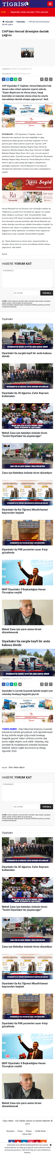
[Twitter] (7, 79)
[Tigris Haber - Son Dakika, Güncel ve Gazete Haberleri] (16, 3)
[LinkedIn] (11, 79)
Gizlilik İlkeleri (40, 1131)
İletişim (29, 1131)
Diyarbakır (20, 22)
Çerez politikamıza (43, 1150)
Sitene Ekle (26, 1134)
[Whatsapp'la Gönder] (15, 79)
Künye (20, 1131)
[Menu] (50, 4)
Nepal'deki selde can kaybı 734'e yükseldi (29, 12)
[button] (41, 79)
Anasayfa (9, 22)
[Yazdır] (20, 79)
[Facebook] (3, 79)
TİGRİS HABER (9, 729)
